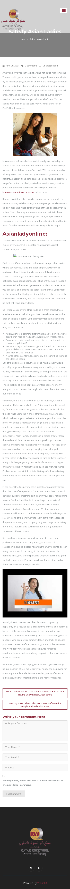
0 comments (31, 65)
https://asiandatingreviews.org (18, 192)
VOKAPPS (42, 883)
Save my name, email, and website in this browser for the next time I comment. (33, 782)
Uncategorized (50, 65)
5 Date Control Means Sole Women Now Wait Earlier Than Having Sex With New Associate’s (35, 693)
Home (23, 39)
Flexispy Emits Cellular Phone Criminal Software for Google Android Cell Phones (35, 705)
